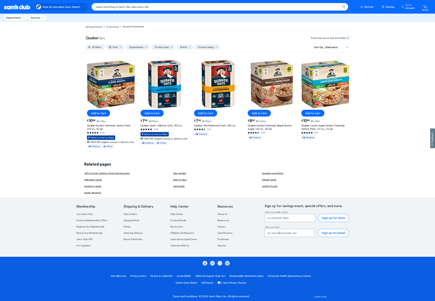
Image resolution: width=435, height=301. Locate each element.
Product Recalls (178, 220)
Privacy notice (138, 276)
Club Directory (225, 232)
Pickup (127, 226)
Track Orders (130, 214)
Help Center (176, 214)
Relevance (332, 47)
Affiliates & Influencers (182, 232)
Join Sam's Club (84, 214)
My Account (176, 226)
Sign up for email (333, 233)
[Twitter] (220, 263)
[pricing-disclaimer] (348, 38)
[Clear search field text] (336, 7)
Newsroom (223, 220)
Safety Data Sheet (186, 282)
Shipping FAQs (131, 220)
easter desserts (92, 192)
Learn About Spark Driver (183, 239)
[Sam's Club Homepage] (17, 6)
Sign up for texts (333, 218)
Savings (390, 6)
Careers (222, 226)
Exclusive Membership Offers (91, 220)
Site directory (118, 276)
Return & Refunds (133, 239)
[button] (408, 7)
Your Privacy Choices (235, 282)
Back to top (321, 296)
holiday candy (269, 179)
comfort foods (269, 186)
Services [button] (35, 17)
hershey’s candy (92, 186)
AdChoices (207, 282)
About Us (223, 214)
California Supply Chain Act (210, 276)
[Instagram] (212, 263)
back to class (180, 179)
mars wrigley (179, 173)
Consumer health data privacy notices (289, 276)
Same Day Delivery (133, 232)
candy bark (179, 186)
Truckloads (223, 239)
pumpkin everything (272, 173)
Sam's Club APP (84, 239)
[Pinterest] (227, 263)
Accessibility (184, 276)
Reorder (369, 6)
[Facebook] (205, 263)
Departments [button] (13, 17)
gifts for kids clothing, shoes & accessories (107, 173)
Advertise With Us (179, 245)
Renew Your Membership (89, 232)
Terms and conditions (185, 296)
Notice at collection (162, 276)
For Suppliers (83, 245)
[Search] (343, 7)
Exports (222, 245)
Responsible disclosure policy (247, 276)
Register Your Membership (90, 226)
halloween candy (93, 179)
